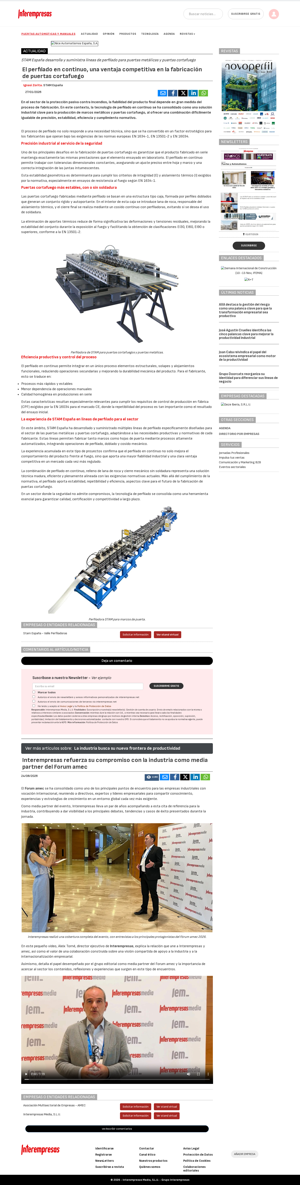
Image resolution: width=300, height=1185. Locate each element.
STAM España (53, 85)
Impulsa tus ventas (231, 458)
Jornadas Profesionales (234, 453)
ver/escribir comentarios (117, 1128)
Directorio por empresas (239, 434)
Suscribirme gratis (166, 686)
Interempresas (121, 946)
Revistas (186, 34)
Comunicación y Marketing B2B (240, 462)
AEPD (64, 722)
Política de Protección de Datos (94, 706)
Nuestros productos (153, 1161)
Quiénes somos (149, 1167)
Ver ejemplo (101, 678)
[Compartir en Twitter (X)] (183, 93)
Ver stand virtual (168, 634)
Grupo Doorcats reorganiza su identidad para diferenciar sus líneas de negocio (248, 378)
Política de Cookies (196, 1161)
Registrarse (103, 1155)
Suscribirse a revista (109, 1167)
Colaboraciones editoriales (194, 1169)
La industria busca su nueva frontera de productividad (127, 748)
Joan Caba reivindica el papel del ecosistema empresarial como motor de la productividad (247, 356)
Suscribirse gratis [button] (245, 14)
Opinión (108, 34)
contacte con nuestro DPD (115, 719)
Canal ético (147, 1155)
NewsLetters (104, 1161)
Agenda (169, 34)
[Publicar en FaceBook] (172, 93)
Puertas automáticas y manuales (48, 34)
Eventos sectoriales (232, 467)
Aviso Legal (66, 706)
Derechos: (145, 716)
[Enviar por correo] (162, 93)
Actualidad (89, 34)
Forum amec (34, 788)
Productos (127, 34)
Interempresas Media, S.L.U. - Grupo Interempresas (156, 1180)
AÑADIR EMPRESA (244, 1154)
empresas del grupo (98, 716)
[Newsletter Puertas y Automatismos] (249, 189)
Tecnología (150, 34)
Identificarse (104, 1148)
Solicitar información (136, 634)
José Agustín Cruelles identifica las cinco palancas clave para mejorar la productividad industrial (246, 334)
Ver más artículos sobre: (48, 748)
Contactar (146, 1148)
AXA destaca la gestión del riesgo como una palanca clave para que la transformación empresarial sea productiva (245, 310)
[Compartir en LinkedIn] (193, 93)
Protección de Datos (198, 1155)
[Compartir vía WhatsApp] (203, 93)
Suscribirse (249, 245)
